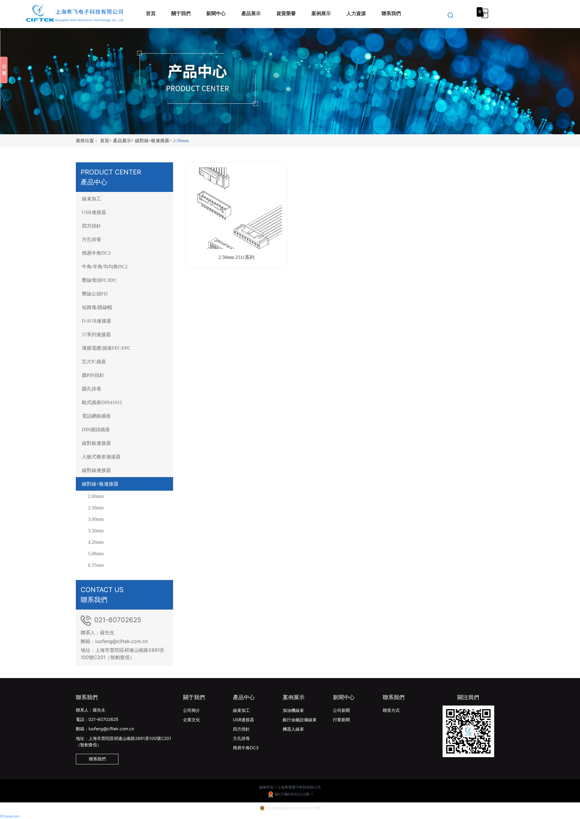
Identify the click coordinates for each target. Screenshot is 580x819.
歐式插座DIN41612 (102, 402)
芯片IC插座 (94, 361)
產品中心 (244, 697)
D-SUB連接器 (96, 320)
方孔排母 (91, 239)
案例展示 (293, 697)
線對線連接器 (96, 470)
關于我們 (194, 697)
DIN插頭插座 (96, 429)
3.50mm (96, 530)
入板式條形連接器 (101, 456)
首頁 (105, 140)
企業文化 (191, 719)
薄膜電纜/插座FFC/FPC (106, 348)
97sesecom (9, 816)
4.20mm (96, 542)
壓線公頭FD (95, 293)
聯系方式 (391, 710)
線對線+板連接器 (153, 140)
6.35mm (96, 565)
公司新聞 (341, 710)
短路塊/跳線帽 (97, 307)
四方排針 (91, 225)
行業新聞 (341, 719)
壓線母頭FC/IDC (99, 280)
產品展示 (123, 140)
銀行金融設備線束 (300, 719)
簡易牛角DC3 (96, 253)
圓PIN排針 (93, 375)
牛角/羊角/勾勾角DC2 (104, 266)
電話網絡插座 (96, 416)
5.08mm (96, 553)
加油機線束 (293, 710)
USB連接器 (94, 212)
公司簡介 (191, 710)
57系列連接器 (96, 334)
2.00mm (96, 496)
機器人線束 (293, 728)
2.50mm (181, 140)
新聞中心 (344, 697)
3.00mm (96, 519)
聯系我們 (393, 697)
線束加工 (91, 198)
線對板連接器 (96, 443)
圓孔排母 (91, 388)
